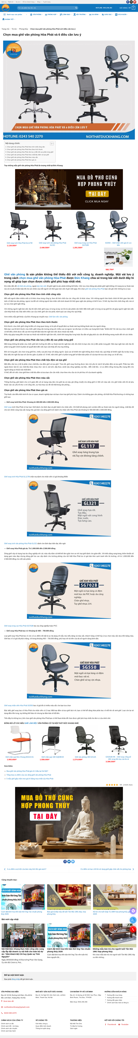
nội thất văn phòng (24, 286)
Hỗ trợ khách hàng (28, 2)
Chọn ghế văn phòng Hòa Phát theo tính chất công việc (26, 147)
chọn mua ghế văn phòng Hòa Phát (42, 277)
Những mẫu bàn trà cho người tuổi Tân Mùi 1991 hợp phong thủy (113, 950)
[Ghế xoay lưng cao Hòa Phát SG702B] (85, 226)
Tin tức (14, 29)
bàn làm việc (42, 286)
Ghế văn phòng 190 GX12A (85, 757)
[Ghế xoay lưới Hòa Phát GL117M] (19, 226)
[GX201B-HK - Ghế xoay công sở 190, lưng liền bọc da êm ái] (118, 740)
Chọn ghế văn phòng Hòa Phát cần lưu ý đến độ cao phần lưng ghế (30, 152)
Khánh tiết (9, 19)
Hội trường (81, 14)
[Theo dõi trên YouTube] (134, 2)
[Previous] (6, 744)
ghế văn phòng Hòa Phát (94, 289)
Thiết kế (10, 2)
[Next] (132, 744)
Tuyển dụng (46, 2)
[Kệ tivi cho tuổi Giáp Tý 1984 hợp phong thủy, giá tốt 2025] (115, 897)
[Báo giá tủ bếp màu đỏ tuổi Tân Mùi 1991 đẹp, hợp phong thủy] (69, 897)
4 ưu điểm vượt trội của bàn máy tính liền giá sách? (26, 869)
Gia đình (95, 14)
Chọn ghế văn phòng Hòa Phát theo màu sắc (22, 157)
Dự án (18, 2)
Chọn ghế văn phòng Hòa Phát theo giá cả (21, 160)
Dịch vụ (4, 2)
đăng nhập (16, 979)
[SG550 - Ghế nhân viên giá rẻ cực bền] (118, 226)
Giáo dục (108, 14)
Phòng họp (52, 14)
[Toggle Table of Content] (50, 143)
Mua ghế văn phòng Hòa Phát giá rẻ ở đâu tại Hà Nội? (27, 771)
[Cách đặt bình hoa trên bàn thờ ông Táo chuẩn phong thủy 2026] (23, 897)
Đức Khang (82, 277)
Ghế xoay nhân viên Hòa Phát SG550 (18, 705)
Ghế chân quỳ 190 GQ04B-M (53, 757)
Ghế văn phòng (14, 274)
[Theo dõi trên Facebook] (127, 2)
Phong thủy (23, 29)
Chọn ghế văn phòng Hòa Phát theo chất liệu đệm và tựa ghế (28, 155)
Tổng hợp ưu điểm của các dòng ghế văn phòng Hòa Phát (28, 775)
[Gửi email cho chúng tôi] (131, 2)
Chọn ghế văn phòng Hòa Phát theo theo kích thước (25, 149)
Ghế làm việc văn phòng (58, 317)
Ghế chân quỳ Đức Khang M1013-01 (19, 757)
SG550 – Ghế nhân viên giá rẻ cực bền (118, 244)
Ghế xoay (8, 407)
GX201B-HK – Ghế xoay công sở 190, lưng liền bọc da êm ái (118, 758)
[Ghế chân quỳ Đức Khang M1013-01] (19, 740)
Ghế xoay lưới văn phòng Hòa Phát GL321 (52, 244)
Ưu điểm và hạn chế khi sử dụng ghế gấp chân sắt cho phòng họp (106, 869)
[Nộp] (76, 8)
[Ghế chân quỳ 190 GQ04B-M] (52, 740)
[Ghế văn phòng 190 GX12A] (85, 740)
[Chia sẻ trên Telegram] (73, 861)
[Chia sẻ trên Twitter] (69, 861)
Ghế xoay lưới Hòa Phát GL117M (19, 243)
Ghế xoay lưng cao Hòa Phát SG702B (85, 244)
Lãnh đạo (66, 14)
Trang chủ (5, 29)
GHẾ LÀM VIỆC (31, 723)
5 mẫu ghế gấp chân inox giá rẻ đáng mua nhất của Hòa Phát (29, 779)
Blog (38, 2)
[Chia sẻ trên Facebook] (65, 861)
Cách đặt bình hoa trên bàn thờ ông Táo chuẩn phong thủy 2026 (68, 950)
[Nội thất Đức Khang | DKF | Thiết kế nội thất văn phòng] (8, 8)
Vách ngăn (122, 14)
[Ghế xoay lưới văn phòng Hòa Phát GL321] (52, 226)
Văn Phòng (37, 14)
